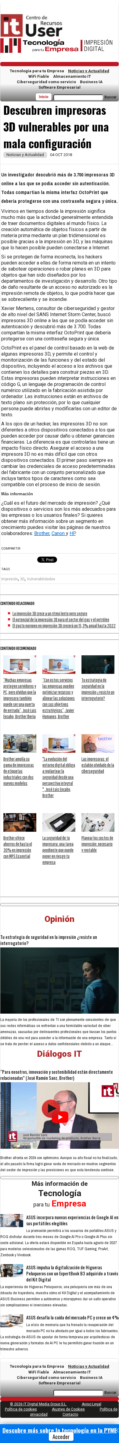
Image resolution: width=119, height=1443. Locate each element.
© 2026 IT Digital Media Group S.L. (38, 1404)
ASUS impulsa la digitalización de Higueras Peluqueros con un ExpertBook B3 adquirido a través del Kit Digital (72, 1273)
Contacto (70, 1414)
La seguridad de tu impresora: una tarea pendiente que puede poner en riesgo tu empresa (58, 850)
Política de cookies (21, 1409)
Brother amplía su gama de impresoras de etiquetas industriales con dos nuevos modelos (18, 771)
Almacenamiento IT (72, 76)
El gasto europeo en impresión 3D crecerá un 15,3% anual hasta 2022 (64, 625)
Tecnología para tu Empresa (37, 71)
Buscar (110, 97)
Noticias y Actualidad (88, 71)
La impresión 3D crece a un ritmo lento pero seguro (50, 613)
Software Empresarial (59, 87)
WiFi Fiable (38, 76)
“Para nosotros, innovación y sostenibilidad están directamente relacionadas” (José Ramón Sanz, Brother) (56, 1074)
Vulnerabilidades (41, 579)
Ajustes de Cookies (68, 1409)
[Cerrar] (116, 1430)
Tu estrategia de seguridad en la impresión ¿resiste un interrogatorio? (48, 939)
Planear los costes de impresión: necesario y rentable (97, 844)
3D (22, 579)
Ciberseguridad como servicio (46, 82)
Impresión (9, 579)
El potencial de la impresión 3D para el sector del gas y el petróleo (61, 619)
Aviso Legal (91, 1404)
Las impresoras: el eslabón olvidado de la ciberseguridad (97, 765)
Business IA (91, 82)
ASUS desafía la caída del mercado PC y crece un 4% (72, 1317)
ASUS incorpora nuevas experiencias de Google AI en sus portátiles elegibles (72, 1220)
